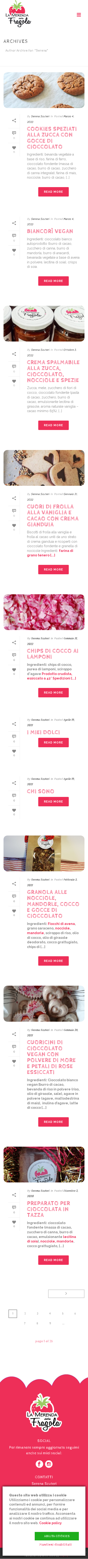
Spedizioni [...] (64, 678)
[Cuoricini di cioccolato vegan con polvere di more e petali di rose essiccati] (44, 1003)
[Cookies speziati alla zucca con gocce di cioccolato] (44, 90)
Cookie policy (50, 1523)
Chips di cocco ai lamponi (53, 654)
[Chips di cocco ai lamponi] (44, 612)
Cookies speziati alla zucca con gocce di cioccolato (52, 138)
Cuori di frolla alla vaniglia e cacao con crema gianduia (53, 515)
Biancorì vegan (50, 231)
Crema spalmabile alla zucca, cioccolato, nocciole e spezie (53, 371)
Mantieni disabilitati (55, 1545)
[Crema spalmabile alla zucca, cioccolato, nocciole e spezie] (44, 324)
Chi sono (40, 791)
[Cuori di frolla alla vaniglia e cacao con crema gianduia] (44, 468)
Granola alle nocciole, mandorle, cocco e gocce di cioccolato (53, 904)
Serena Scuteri (40, 116)
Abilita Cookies (56, 1536)
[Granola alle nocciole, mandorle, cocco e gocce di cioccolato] (44, 853)
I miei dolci (43, 732)
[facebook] (39, 1464)
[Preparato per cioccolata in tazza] (44, 1164)
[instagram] (49, 1464)
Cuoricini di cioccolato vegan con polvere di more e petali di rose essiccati (51, 1057)
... (63, 1323)
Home (23, 62)
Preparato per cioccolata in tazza (48, 1209)
